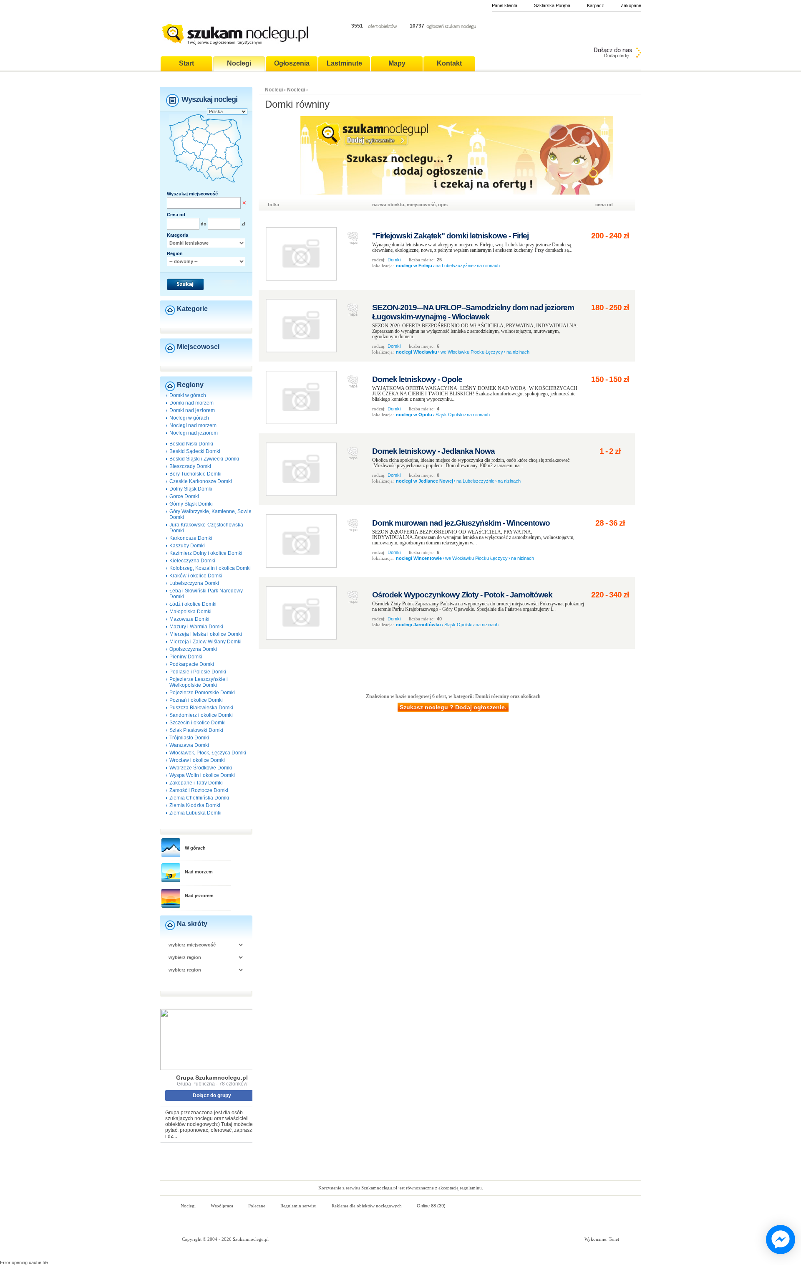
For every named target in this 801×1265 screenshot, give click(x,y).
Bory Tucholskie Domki (195, 474)
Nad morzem (199, 871)
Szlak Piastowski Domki (196, 730)
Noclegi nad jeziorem (193, 433)
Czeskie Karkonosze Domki (200, 481)
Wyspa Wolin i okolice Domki (202, 775)
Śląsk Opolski (449, 414)
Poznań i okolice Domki (196, 700)
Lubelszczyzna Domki (194, 583)
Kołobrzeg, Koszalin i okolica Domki (210, 568)
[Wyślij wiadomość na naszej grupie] (778, 1240)
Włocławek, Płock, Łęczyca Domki (207, 753)
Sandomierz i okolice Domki (201, 715)
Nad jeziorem (199, 895)
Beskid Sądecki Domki (194, 451)
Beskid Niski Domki (191, 444)
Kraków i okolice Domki (195, 576)
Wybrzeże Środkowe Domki (200, 768)
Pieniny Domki (185, 657)
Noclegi (274, 90)
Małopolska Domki (190, 612)
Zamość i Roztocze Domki (198, 790)
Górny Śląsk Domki (191, 504)
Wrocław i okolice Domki (197, 760)
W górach (195, 847)
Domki (394, 259)
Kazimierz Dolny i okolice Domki (205, 553)
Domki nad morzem (191, 403)
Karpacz (595, 5)
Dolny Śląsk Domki (190, 489)
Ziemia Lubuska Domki (195, 813)
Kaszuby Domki (187, 546)
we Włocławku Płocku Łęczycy (472, 351)
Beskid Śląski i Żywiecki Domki (204, 459)
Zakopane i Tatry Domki (196, 783)
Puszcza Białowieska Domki (201, 708)
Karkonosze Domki (190, 538)
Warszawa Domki (189, 745)
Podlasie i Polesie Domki (197, 672)
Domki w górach (187, 395)
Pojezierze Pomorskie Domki (202, 693)
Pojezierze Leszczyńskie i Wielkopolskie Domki (198, 682)
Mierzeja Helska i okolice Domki (205, 634)
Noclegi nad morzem (193, 425)
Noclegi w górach (189, 418)
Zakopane (631, 5)
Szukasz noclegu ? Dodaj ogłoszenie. (453, 707)
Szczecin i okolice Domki (197, 723)
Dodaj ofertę (616, 55)
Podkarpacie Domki (191, 664)
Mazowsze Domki (189, 619)
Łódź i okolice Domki (193, 604)
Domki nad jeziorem (192, 410)
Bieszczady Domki (190, 466)
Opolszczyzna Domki (193, 649)
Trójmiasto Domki (189, 738)
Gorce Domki (184, 496)
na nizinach (488, 265)
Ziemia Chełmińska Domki (199, 798)
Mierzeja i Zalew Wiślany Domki (205, 642)
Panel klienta (504, 5)
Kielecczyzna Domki (192, 561)
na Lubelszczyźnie (455, 265)
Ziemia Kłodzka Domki (194, 805)
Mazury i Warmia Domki (196, 627)
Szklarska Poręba (552, 5)
